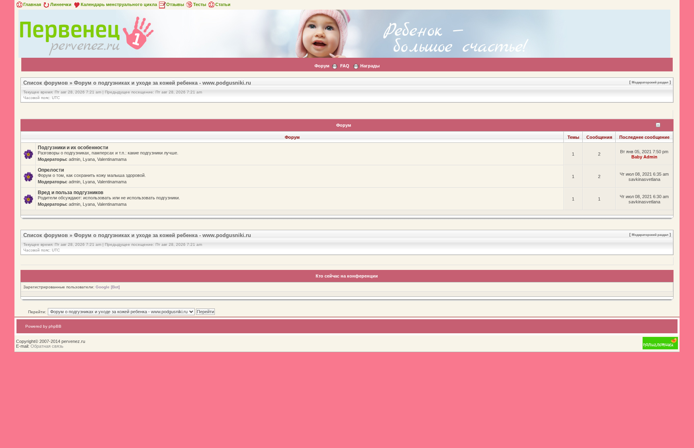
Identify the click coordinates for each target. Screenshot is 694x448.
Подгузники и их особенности (73, 147)
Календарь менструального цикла (119, 4)
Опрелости (51, 170)
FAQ (344, 65)
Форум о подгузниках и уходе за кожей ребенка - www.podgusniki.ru (162, 83)
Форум (321, 65)
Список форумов (45, 83)
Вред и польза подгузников (70, 192)
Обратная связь (47, 346)
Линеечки (60, 4)
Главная (32, 4)
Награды (370, 65)
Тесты (199, 4)
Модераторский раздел (650, 82)
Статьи (223, 4)
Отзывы (175, 4)
